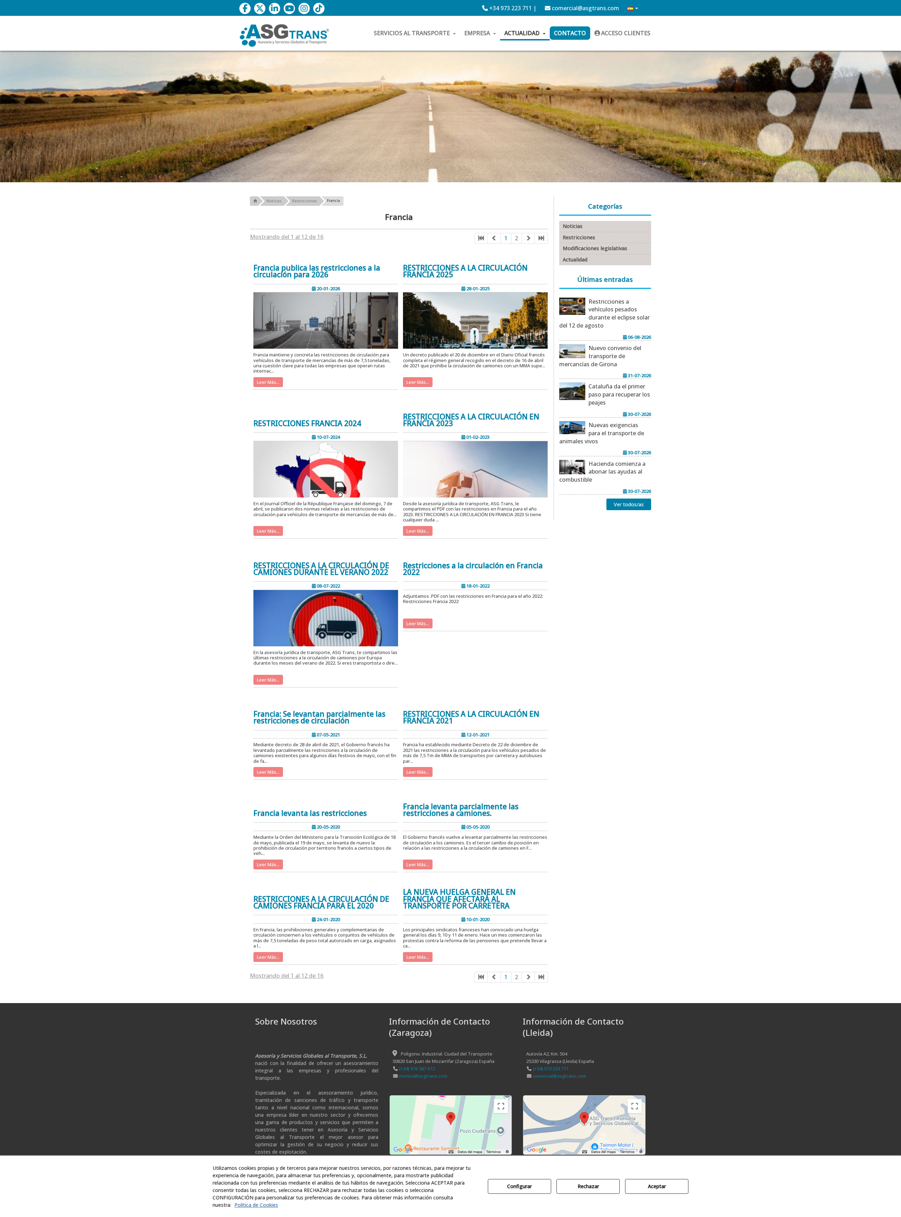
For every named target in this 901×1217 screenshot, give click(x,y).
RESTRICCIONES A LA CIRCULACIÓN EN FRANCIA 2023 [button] (471, 420)
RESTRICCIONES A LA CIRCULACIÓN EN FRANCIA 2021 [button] (471, 717)
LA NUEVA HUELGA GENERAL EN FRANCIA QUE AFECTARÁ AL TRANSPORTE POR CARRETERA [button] (459, 899)
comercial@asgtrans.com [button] (584, 8)
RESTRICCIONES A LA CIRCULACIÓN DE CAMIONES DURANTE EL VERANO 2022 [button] (321, 569)
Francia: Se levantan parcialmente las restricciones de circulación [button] (319, 717)
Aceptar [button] (657, 1186)
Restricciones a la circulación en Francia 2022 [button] (473, 569)
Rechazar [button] (588, 1186)
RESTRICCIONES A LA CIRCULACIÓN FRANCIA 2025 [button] (465, 271)
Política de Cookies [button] (256, 1205)
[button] (245, 8)
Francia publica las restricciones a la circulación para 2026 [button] (316, 271)
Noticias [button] (572, 226)
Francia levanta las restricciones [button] (310, 813)
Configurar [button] (519, 1186)
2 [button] (516, 238)
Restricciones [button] (579, 237)
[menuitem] (509, 8)
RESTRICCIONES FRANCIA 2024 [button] (307, 423)
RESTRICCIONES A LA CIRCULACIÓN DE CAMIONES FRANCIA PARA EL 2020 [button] (321, 902)
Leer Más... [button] (268, 382)
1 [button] (506, 238)
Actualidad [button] (575, 259)
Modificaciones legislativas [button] (595, 248)
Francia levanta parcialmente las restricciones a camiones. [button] (460, 810)
